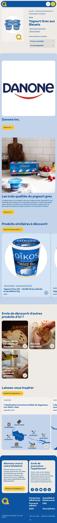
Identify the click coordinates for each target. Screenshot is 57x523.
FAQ (45, 503)
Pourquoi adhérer (33, 504)
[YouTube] (41, 489)
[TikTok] (45, 489)
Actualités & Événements (49, 499)
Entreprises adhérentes (34, 499)
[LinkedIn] (49, 489)
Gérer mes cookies (34, 516)
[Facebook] (32, 489)
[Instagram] (36, 489)
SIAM (31, 508)
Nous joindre (49, 508)
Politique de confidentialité (48, 516)
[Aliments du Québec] (4, 4)
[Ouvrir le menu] (53, 4)
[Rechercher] (48, 4)
